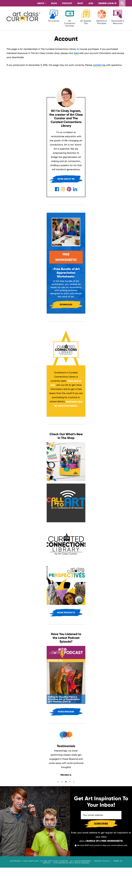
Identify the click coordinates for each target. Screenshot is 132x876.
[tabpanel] (66, 763)
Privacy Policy (102, 861)
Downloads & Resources (117, 22)
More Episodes (66, 711)
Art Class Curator (23, 16)
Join (90, 3)
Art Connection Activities (69, 23)
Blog (54, 3)
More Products (66, 612)
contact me (99, 65)
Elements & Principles (101, 22)
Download (66, 304)
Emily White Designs (79, 862)
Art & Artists (53, 21)
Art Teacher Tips (85, 22)
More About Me (66, 179)
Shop (80, 3)
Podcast (67, 3)
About (40, 3)
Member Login (106, 3)
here (76, 53)
